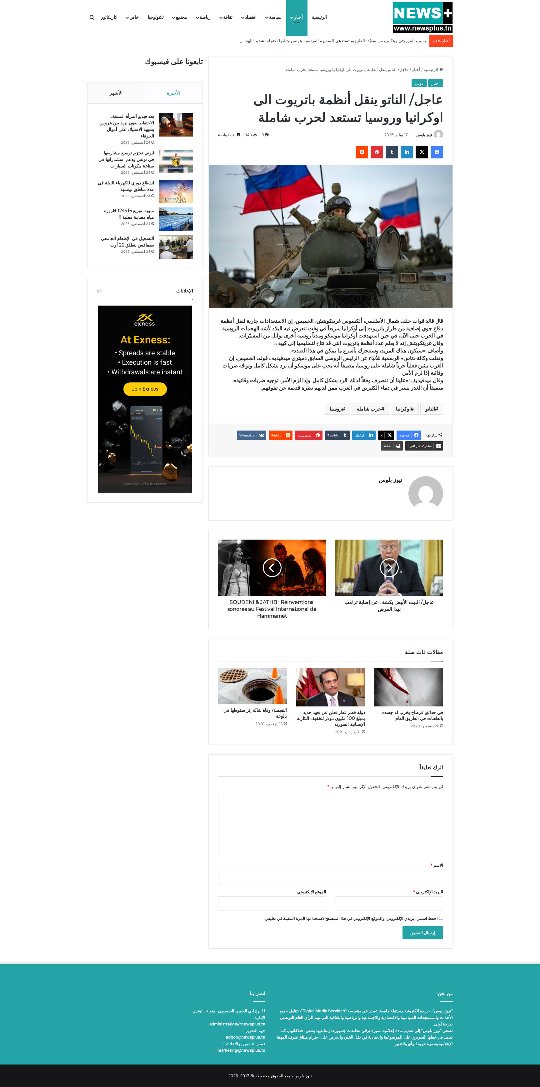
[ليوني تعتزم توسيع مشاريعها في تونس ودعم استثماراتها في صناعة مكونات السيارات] (176, 161)
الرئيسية (319, 17)
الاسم (436, 865)
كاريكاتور (109, 17)
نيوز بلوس (424, 134)
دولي (419, 83)
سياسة (275, 17)
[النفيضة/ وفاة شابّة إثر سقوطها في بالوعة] (252, 686)
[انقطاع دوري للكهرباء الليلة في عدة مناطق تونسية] (176, 191)
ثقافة (227, 17)
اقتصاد (251, 17)
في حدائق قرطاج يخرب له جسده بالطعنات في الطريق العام (412, 715)
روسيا (336, 409)
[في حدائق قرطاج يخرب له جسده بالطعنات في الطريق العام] (408, 687)
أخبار (298, 17)
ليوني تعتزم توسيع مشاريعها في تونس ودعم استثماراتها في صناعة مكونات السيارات (126, 159)
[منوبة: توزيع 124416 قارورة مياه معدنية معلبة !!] (176, 219)
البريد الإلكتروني (428, 891)
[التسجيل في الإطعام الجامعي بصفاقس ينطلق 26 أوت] (176, 247)
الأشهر (116, 93)
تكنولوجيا (156, 17)
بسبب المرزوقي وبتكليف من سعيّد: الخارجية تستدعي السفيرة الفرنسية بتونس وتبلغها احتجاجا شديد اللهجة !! (333, 40)
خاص (134, 17)
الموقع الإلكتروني (311, 891)
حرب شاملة (369, 409)
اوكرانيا (403, 409)
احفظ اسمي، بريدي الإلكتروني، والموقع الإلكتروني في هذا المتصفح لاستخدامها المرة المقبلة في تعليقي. (350, 918)
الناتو (430, 409)
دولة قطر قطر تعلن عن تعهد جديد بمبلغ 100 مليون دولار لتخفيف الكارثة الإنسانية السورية (331, 718)
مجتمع (181, 17)
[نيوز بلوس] (422, 17)
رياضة (205, 17)
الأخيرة (173, 93)
